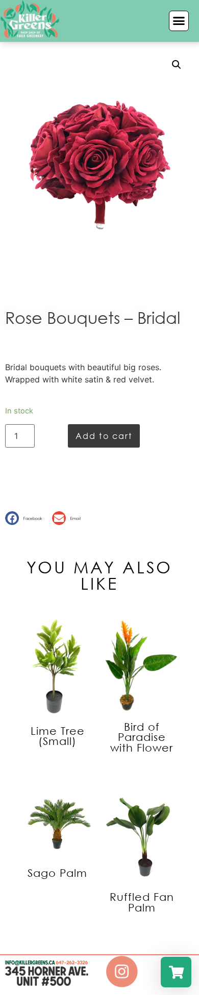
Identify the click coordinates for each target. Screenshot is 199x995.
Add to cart (104, 435)
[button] (179, 21)
